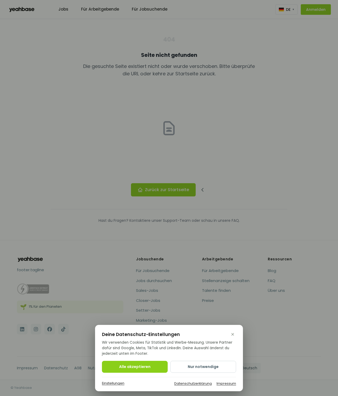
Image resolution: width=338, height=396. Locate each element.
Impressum (226, 383)
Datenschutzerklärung (193, 383)
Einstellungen (113, 383)
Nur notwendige (203, 366)
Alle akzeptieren (135, 366)
